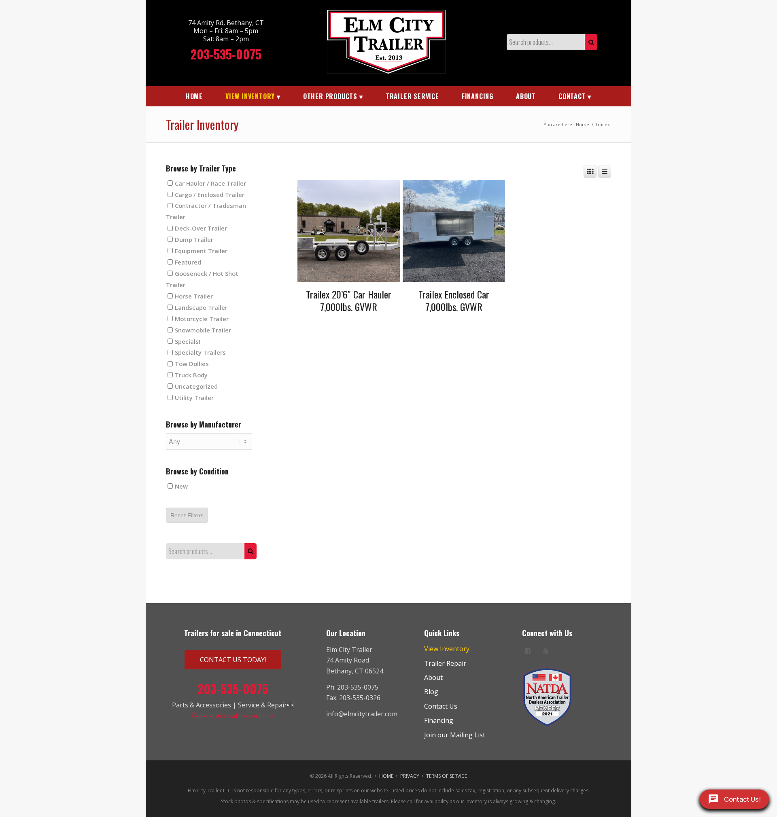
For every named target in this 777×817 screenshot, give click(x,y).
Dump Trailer (194, 239)
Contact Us (440, 706)
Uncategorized (196, 386)
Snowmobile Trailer (203, 330)
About (433, 677)
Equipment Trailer (201, 251)
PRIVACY (409, 776)
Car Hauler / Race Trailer (210, 183)
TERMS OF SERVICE (446, 776)
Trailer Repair (445, 663)
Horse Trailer (194, 296)
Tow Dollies (192, 364)
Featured (188, 262)
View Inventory (446, 648)
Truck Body (191, 375)
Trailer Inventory (202, 124)
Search (591, 42)
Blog (431, 691)
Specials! (187, 341)
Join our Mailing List (454, 734)
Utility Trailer (194, 398)
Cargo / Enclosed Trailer (209, 194)
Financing (438, 720)
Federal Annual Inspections (233, 715)
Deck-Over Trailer (201, 228)
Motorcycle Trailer (202, 318)
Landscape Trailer (201, 307)
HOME (386, 776)
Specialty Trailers (200, 352)
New (181, 486)
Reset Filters (187, 515)
